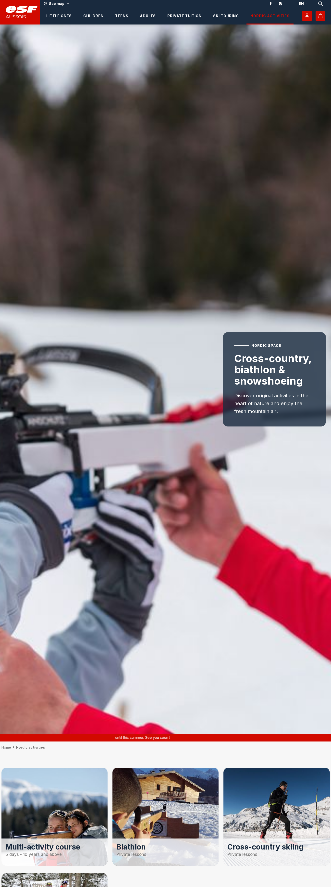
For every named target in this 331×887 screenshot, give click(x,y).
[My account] (307, 16)
